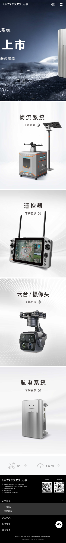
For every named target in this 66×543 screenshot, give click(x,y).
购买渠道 (6, 530)
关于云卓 (6, 501)
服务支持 (6, 524)
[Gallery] (33, 50)
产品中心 (6, 518)
